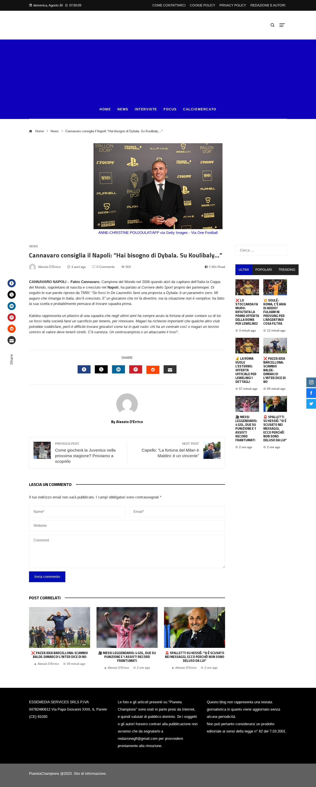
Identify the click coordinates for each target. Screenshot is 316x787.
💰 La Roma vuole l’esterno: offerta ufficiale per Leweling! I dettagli (245, 370)
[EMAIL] (170, 369)
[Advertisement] (158, 70)
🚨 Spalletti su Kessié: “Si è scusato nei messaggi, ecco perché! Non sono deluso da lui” (194, 656)
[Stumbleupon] (12, 329)
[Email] (12, 340)
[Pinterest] (12, 317)
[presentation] (33, 639)
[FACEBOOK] (84, 369)
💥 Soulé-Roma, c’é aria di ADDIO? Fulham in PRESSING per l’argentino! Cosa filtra (274, 312)
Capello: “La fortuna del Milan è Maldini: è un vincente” (170, 450)
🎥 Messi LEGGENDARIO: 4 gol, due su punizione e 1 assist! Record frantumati (127, 656)
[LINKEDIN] (118, 369)
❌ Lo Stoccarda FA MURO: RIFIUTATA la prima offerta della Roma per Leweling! (247, 312)
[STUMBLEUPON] (152, 370)
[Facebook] (12, 283)
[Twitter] (12, 295)
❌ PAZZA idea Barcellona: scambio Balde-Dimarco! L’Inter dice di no (59, 654)
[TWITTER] (101, 369)
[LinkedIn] (12, 306)
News (33, 246)
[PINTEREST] (135, 369)
